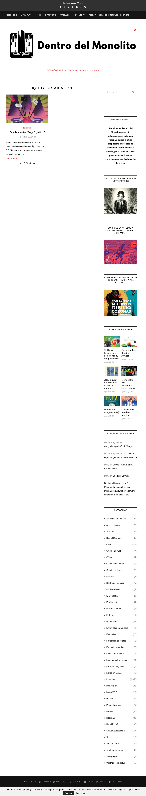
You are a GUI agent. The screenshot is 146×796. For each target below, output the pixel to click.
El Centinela (121, 596)
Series (121, 737)
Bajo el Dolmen (121, 538)
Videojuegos (121, 756)
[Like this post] (21, 163)
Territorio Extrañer (121, 750)
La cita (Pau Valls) (121, 476)
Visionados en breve (121, 763)
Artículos (64, 15)
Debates (121, 576)
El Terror (121, 615)
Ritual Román (121, 724)
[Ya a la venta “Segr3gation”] (27, 109)
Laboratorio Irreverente (121, 660)
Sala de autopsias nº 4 (121, 730)
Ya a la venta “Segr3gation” (27, 132)
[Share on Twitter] (27, 163)
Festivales (121, 634)
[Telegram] (85, 7)
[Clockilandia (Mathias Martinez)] (129, 401)
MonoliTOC (121, 692)
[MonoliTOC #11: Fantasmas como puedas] (129, 371)
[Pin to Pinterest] (30, 163)
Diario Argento (121, 589)
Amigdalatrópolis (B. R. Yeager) (118, 446)
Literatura (26, 15)
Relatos (121, 711)
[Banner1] (120, 201)
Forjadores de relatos (121, 641)
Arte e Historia (121, 525)
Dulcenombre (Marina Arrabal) (128, 353)
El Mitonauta (121, 602)
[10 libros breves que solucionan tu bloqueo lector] (112, 341)
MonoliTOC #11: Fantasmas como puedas (128, 384)
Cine (15, 15)
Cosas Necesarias (121, 563)
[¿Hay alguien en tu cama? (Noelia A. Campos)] (112, 371)
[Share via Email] (34, 163)
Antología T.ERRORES (121, 518)
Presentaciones (121, 705)
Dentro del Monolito (121, 583)
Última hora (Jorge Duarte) (111, 411)
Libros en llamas (121, 673)
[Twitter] (64, 7)
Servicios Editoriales (108, 15)
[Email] (77, 7)
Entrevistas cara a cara (121, 628)
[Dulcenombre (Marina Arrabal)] (129, 341)
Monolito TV (79, 15)
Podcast (92, 15)
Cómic (38, 15)
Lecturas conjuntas (121, 666)
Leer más (10, 158)
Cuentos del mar (121, 570)
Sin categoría (121, 743)
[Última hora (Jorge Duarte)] (112, 401)
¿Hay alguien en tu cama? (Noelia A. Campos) (110, 384)
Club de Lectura (121, 551)
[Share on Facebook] (24, 163)
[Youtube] (72, 7)
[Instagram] (68, 7)
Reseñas (121, 718)
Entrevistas (50, 15)
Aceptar (68, 793)
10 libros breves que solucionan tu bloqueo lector (111, 354)
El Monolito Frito (121, 608)
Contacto (124, 15)
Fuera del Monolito (121, 647)
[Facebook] (60, 7)
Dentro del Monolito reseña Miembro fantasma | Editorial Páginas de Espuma (117, 487)
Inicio (8, 15)
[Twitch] (81, 7)
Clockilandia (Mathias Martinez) (127, 412)
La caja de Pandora (121, 653)
